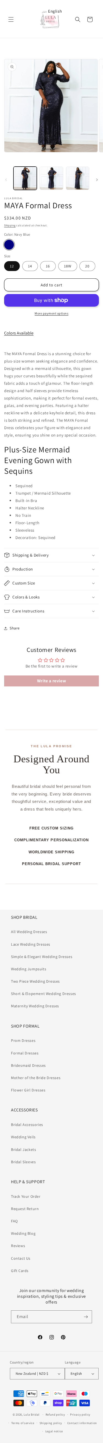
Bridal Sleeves (23, 1161)
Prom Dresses (23, 1040)
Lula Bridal (32, 1414)
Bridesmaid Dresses (28, 1065)
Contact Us (20, 1258)
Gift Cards (20, 1270)
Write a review (51, 681)
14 (30, 266)
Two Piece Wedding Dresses (35, 981)
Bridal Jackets (23, 1149)
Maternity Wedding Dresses (35, 1005)
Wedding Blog (23, 1233)
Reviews (18, 1245)
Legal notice (54, 1431)
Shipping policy (51, 1423)
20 (87, 266)
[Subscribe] (86, 1316)
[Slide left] (6, 180)
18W (67, 266)
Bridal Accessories (27, 1124)
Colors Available (19, 333)
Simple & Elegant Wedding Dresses (41, 956)
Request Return (25, 1208)
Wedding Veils (23, 1136)
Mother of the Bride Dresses (35, 1077)
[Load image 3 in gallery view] (77, 178)
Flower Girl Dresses (28, 1090)
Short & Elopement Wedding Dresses (43, 993)
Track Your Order (26, 1196)
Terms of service (22, 1423)
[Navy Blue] (9, 245)
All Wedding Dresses (29, 931)
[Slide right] (97, 180)
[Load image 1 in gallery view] (25, 178)
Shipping (10, 225)
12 (12, 266)
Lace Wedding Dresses (30, 944)
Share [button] (15, 628)
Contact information (82, 1423)
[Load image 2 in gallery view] (51, 178)
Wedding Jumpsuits (28, 968)
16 (48, 266)
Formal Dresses (24, 1053)
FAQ (14, 1221)
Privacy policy (80, 1414)
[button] (11, 19)
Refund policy (55, 1414)
